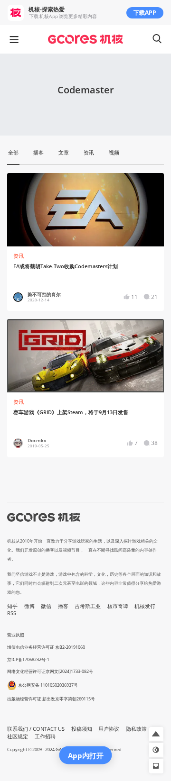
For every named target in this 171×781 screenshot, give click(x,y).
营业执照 (15, 635)
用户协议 (108, 729)
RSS (11, 613)
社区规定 (17, 736)
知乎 (12, 606)
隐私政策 (136, 729)
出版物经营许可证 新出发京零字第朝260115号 (51, 699)
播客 (63, 606)
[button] (156, 734)
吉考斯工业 (88, 606)
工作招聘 (45, 736)
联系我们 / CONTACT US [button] (36, 729)
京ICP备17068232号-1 (28, 659)
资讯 (18, 256)
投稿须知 (81, 729)
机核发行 (144, 606)
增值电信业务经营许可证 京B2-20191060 (46, 647)
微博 (29, 606)
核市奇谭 (117, 606)
